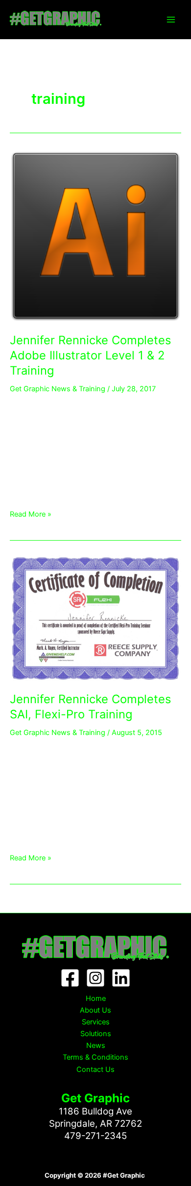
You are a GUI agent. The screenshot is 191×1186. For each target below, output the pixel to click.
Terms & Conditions (95, 1057)
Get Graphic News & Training (57, 388)
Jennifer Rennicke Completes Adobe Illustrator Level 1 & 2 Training (90, 355)
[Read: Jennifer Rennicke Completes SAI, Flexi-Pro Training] (95, 617)
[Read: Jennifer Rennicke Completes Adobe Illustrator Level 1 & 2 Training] (95, 236)
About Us (95, 1010)
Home (96, 998)
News (95, 1045)
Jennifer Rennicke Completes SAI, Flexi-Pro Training (90, 706)
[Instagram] (95, 978)
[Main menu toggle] (171, 19)
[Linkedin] (121, 978)
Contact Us (95, 1069)
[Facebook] (70, 978)
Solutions (95, 1033)
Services (96, 1022)
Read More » (30, 513)
